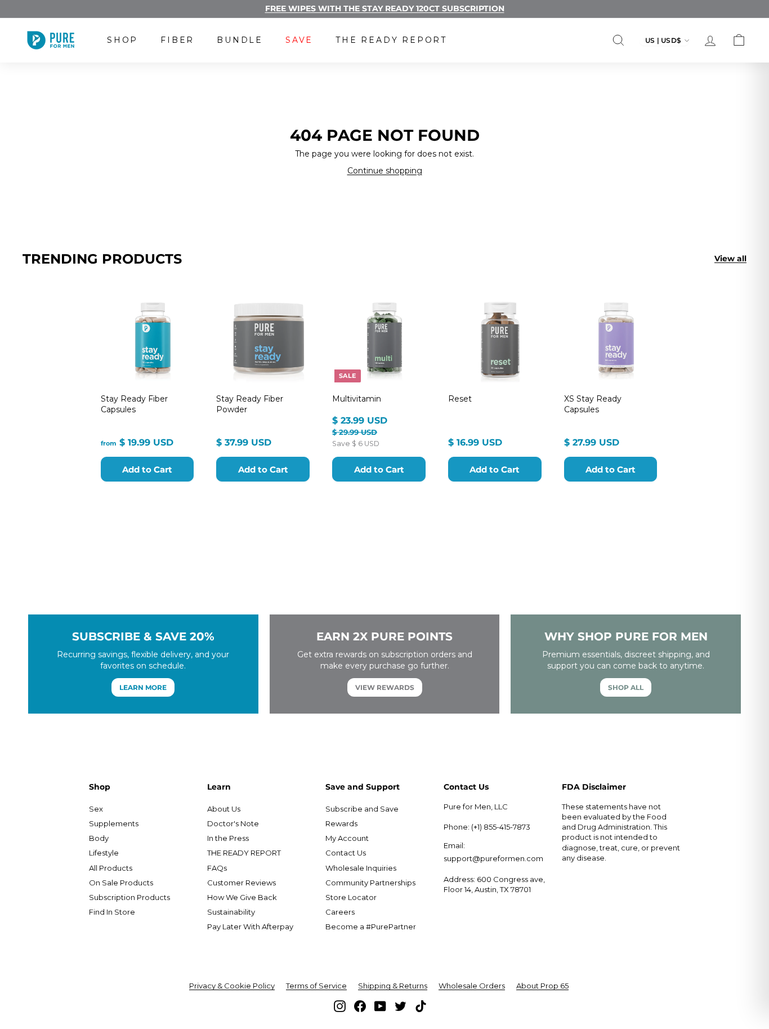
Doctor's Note (233, 823)
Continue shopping (384, 171)
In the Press (228, 838)
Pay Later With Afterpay (250, 926)
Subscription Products (129, 897)
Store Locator (351, 897)
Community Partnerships (370, 882)
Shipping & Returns (392, 985)
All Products (110, 867)
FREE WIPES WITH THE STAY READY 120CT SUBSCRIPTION (384, 8)
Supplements (113, 823)
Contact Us (345, 852)
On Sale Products (121, 882)
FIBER (177, 40)
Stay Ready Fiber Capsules (134, 404)
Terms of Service (316, 985)
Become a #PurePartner (370, 926)
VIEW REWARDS (384, 687)
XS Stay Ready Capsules (593, 404)
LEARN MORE (143, 687)
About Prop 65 (542, 985)
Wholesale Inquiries (360, 867)
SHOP (122, 40)
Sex (96, 808)
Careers (340, 911)
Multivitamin (356, 399)
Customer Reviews (241, 882)
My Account (347, 838)
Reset (460, 399)
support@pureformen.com (493, 858)
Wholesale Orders (472, 985)
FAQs (217, 867)
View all (730, 258)
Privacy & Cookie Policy (232, 985)
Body (99, 838)
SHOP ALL (625, 687)
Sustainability (231, 911)
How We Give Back (242, 897)
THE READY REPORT (391, 40)
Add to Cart (147, 469)
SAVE (299, 40)
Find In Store (112, 911)
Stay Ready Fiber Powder (249, 404)
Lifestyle (104, 852)
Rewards (341, 823)
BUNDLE (240, 40)
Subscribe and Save (362, 808)
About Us (223, 808)
